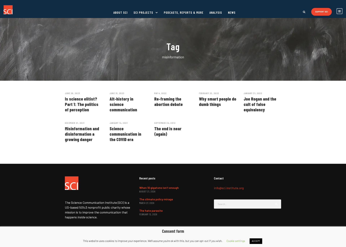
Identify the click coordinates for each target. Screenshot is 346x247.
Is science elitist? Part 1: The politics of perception (81, 104)
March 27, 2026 (146, 203)
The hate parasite (151, 210)
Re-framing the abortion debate (168, 101)
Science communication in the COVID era (125, 134)
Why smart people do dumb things (217, 101)
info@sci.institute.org (229, 188)
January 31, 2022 (253, 93)
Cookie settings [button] (236, 240)
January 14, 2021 (119, 123)
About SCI (120, 12)
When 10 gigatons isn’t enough (159, 187)
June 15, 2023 (117, 93)
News (232, 12)
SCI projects (143, 12)
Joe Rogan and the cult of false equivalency (260, 104)
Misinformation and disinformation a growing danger (82, 134)
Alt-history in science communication (123, 104)
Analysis (215, 12)
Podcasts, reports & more (183, 12)
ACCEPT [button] (256, 241)
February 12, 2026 (148, 214)
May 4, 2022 (160, 93)
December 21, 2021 (75, 123)
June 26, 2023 (72, 93)
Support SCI (321, 11)
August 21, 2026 (147, 191)
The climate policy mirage (156, 199)
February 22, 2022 (209, 93)
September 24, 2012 (165, 123)
